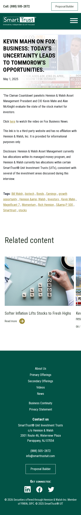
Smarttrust (9, 210)
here (12, 121)
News (40, 394)
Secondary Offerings (40, 381)
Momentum (29, 205)
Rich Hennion (46, 205)
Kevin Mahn (68, 199)
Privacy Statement (40, 409)
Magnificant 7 (11, 205)
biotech (29, 194)
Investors (53, 199)
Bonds (40, 194)
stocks (22, 210)
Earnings (51, 194)
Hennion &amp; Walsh (32, 199)
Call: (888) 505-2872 (16, 6)
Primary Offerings (40, 375)
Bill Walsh (17, 194)
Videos (40, 387)
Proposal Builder (64, 6)
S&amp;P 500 (64, 205)
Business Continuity (40, 403)
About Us (40, 368)
